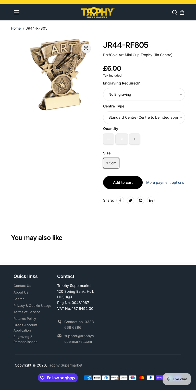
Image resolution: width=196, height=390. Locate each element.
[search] (175, 12)
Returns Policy (25, 318)
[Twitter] (130, 200)
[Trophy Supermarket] (98, 12)
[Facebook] (120, 200)
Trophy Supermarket (65, 365)
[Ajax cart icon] (182, 12)
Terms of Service (27, 312)
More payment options (165, 182)
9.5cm (111, 163)
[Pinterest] (140, 200)
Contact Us (22, 286)
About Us (21, 292)
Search (19, 299)
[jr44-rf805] (86, 48)
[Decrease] (108, 139)
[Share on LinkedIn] (151, 200)
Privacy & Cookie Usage (32, 305)
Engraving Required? (121, 83)
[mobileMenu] (16, 12)
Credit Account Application (25, 327)
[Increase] (134, 139)
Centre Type (113, 106)
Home (16, 28)
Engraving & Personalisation (26, 339)
